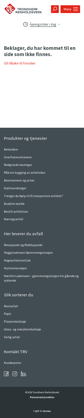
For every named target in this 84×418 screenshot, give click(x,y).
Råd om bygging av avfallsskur (24, 172)
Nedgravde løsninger (18, 165)
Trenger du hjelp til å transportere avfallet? (33, 196)
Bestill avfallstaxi (16, 211)
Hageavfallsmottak (17, 260)
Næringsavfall (13, 219)
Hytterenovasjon (15, 268)
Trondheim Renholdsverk (25, 9)
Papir (7, 314)
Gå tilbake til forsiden (19, 63)
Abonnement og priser (19, 180)
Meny (67, 9)
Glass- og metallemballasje (22, 329)
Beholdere (11, 149)
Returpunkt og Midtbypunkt (23, 245)
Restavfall (11, 306)
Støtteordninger (15, 188)
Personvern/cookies (42, 397)
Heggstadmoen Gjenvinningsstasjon (28, 252)
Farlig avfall (12, 337)
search (55, 9)
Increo (47, 411)
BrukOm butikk (14, 204)
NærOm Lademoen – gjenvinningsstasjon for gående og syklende (41, 278)
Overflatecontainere (18, 157)
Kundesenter (12, 363)
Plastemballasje (15, 321)
